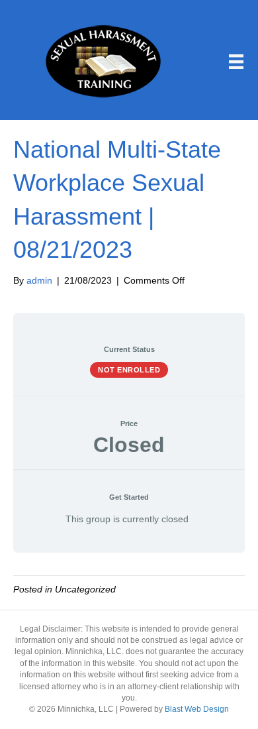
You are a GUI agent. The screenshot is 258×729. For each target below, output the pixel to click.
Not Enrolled (129, 370)
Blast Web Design (197, 709)
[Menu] (236, 61)
